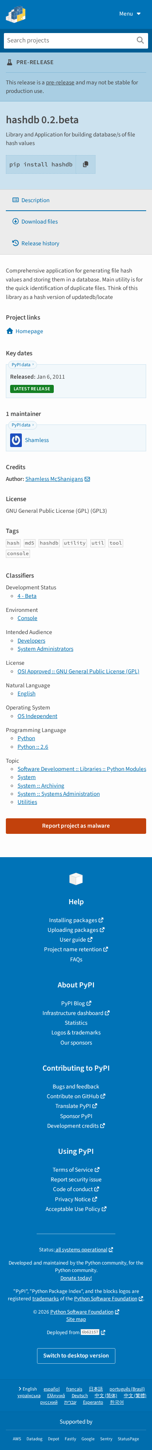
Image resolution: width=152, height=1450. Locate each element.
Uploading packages (73, 930)
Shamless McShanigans (54, 479)
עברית (70, 1402)
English (26, 693)
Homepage (29, 331)
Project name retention (73, 949)
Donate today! (76, 1278)
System (27, 777)
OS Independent (37, 716)
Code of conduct (73, 1189)
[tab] (76, 200)
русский (49, 1402)
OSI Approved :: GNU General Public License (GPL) (79, 671)
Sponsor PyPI (76, 1116)
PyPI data (21, 365)
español (52, 1389)
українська (29, 1395)
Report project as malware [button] (76, 825)
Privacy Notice (73, 1199)
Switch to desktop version (76, 1355)
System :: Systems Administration (59, 794)
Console (27, 618)
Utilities (27, 802)
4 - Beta (27, 596)
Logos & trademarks (76, 1032)
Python (26, 738)
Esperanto (93, 1402)
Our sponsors (76, 1042)
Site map (76, 1319)
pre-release (60, 82)
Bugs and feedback (76, 1086)
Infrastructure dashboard (72, 1013)
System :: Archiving (41, 785)
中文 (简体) (106, 1395)
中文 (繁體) (135, 1395)
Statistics (76, 1022)
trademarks (45, 1298)
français (74, 1389)
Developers (31, 640)
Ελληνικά (56, 1395)
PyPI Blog (73, 1003)
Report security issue (76, 1179)
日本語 (96, 1389)
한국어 (117, 1402)
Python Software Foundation (105, 1298)
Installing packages (73, 920)
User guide (73, 939)
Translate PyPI (73, 1106)
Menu (126, 13)
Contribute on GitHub (73, 1096)
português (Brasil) (127, 1389)
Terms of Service (73, 1169)
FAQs (76, 959)
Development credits (73, 1126)
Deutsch (80, 1395)
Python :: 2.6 (33, 746)
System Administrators (45, 649)
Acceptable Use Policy (73, 1209)
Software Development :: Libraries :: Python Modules (82, 769)
